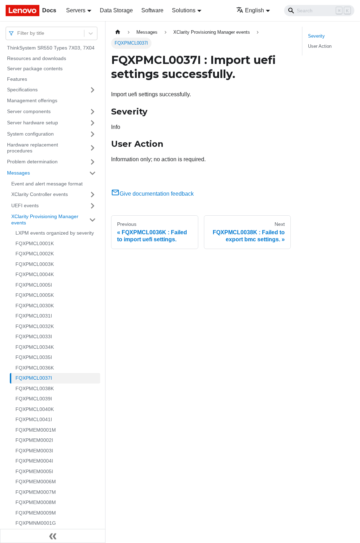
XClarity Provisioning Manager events (44, 219)
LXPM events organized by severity (54, 233)
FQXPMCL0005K (34, 295)
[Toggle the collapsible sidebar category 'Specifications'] (92, 90)
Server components (29, 111)
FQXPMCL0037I (33, 378)
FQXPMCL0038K (34, 388)
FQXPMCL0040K (34, 409)
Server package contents (35, 68)
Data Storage (116, 10)
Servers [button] (75, 10)
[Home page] (117, 32)
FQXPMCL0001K (34, 243)
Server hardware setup (32, 122)
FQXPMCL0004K (34, 274)
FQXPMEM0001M (35, 430)
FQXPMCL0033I (33, 336)
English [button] (254, 10)
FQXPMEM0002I (34, 440)
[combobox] (18, 33)
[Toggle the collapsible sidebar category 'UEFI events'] (92, 205)
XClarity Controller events (39, 194)
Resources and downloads (36, 58)
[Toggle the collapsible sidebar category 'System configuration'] (92, 134)
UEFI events (25, 205)
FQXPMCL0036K (34, 368)
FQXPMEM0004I (34, 461)
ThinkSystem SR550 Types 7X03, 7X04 (51, 48)
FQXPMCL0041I (33, 419)
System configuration (30, 134)
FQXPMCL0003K (34, 264)
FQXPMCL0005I (33, 285)
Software (152, 10)
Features (17, 79)
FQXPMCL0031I (33, 316)
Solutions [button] (183, 10)
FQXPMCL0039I (33, 398)
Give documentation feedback (157, 194)
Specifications (22, 89)
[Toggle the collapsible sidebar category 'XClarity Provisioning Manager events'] (92, 219)
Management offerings (32, 100)
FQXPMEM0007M (35, 492)
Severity (316, 36)
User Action (320, 46)
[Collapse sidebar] (52, 536)
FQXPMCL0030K (34, 305)
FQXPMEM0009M (35, 513)
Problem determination (32, 161)
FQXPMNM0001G (35, 523)
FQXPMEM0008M (35, 502)
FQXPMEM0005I (34, 471)
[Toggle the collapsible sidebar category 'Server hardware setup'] (92, 123)
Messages (18, 173)
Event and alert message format (47, 184)
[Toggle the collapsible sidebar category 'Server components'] (92, 111)
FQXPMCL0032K (34, 326)
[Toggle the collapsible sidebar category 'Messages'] (92, 173)
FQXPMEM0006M (35, 481)
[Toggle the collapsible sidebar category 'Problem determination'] (92, 162)
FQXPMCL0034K (34, 347)
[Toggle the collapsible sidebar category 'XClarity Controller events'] (92, 194)
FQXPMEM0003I (34, 450)
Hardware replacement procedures (32, 148)
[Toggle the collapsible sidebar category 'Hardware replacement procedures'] (92, 148)
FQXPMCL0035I (33, 357)
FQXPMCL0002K (34, 253)
